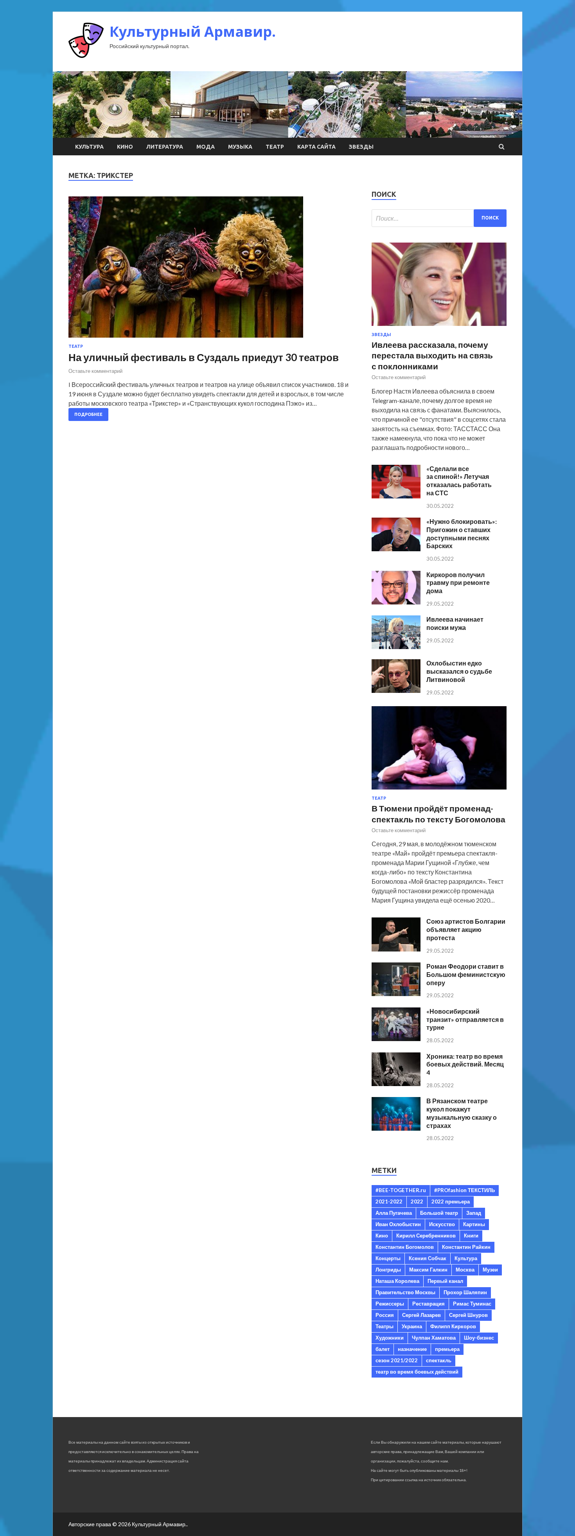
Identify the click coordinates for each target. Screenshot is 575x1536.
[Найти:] (439, 218)
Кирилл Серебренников (426, 1235)
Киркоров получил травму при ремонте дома (458, 583)
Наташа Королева (397, 1281)
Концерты (388, 1258)
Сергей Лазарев (421, 1315)
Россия (385, 1315)
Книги (471, 1235)
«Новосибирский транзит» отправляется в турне (465, 1019)
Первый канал (445, 1281)
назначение (412, 1349)
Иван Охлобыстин (398, 1224)
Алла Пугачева (394, 1213)
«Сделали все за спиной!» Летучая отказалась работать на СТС (459, 480)
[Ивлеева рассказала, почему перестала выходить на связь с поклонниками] (439, 327)
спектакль (438, 1360)
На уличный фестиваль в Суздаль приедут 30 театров (203, 357)
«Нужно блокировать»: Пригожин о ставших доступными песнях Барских (461, 533)
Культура (89, 147)
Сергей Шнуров (468, 1315)
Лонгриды (388, 1269)
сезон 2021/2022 (397, 1360)
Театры (385, 1326)
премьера (447, 1349)
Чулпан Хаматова (434, 1338)
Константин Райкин (466, 1247)
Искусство (442, 1224)
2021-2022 (389, 1201)
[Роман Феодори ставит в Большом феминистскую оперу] (396, 993)
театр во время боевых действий (417, 1372)
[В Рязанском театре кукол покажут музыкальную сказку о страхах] (396, 1128)
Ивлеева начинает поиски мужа (454, 623)
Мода (205, 147)
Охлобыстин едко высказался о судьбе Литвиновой (459, 671)
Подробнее (88, 414)
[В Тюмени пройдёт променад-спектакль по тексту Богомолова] (439, 791)
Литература (164, 147)
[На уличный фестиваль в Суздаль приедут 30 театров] (212, 270)
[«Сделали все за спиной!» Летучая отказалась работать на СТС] (396, 496)
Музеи (490, 1269)
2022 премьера (450, 1201)
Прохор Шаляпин (465, 1292)
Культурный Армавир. (193, 31)
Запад (473, 1213)
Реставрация (428, 1303)
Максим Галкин (428, 1269)
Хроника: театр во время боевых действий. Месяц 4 (465, 1064)
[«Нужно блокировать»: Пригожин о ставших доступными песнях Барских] (396, 548)
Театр (275, 147)
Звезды (361, 147)
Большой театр (439, 1213)
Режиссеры (390, 1303)
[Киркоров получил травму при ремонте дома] (396, 602)
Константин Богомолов (405, 1247)
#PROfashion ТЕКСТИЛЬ (464, 1190)
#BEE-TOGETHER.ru (401, 1190)
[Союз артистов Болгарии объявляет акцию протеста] (396, 949)
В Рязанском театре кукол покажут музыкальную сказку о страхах (461, 1113)
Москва (465, 1269)
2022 (417, 1201)
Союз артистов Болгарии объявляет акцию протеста (465, 929)
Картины (474, 1224)
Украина (412, 1326)
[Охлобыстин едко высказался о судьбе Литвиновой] (396, 690)
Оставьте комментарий (95, 371)
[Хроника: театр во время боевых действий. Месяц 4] (396, 1083)
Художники (390, 1338)
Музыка (240, 147)
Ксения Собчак (427, 1258)
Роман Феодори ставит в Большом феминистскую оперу (465, 974)
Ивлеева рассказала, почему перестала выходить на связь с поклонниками (432, 355)
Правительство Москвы (405, 1292)
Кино (125, 147)
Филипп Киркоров (453, 1326)
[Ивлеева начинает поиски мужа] (396, 646)
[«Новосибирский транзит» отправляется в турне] (396, 1038)
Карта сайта (316, 147)
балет (383, 1349)
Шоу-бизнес (479, 1338)
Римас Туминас (472, 1303)
